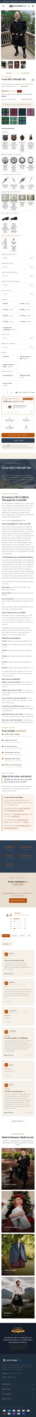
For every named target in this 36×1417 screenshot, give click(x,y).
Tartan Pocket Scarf (24, 808)
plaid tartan (16, 816)
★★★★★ (14, 936)
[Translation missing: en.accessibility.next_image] (31, 35)
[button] (13, 73)
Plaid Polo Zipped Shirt (11, 828)
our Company (7, 1394)
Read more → (25, 86)
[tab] (16, 57)
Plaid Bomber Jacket (23, 826)
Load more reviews (17, 1121)
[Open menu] (3, 6)
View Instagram (19, 900)
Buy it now (19, 440)
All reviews (6, 936)
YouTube (26, 822)
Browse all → (27, 99)
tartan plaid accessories (20, 814)
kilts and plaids (16, 520)
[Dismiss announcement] (34, 2)
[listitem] (4, 65)
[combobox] (18, 104)
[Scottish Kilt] (18, 6)
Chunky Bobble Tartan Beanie (15, 810)
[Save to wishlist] (33, 80)
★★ (4, 939)
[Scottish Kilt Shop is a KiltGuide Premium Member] (18, 1330)
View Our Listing (18, 1347)
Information (6, 1384)
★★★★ (22, 936)
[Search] (29, 6)
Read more (5, 484)
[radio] (5, 112)
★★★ (29, 936)
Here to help (6, 1399)
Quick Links (6, 1389)
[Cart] (33, 6)
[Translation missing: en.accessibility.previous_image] (4, 35)
